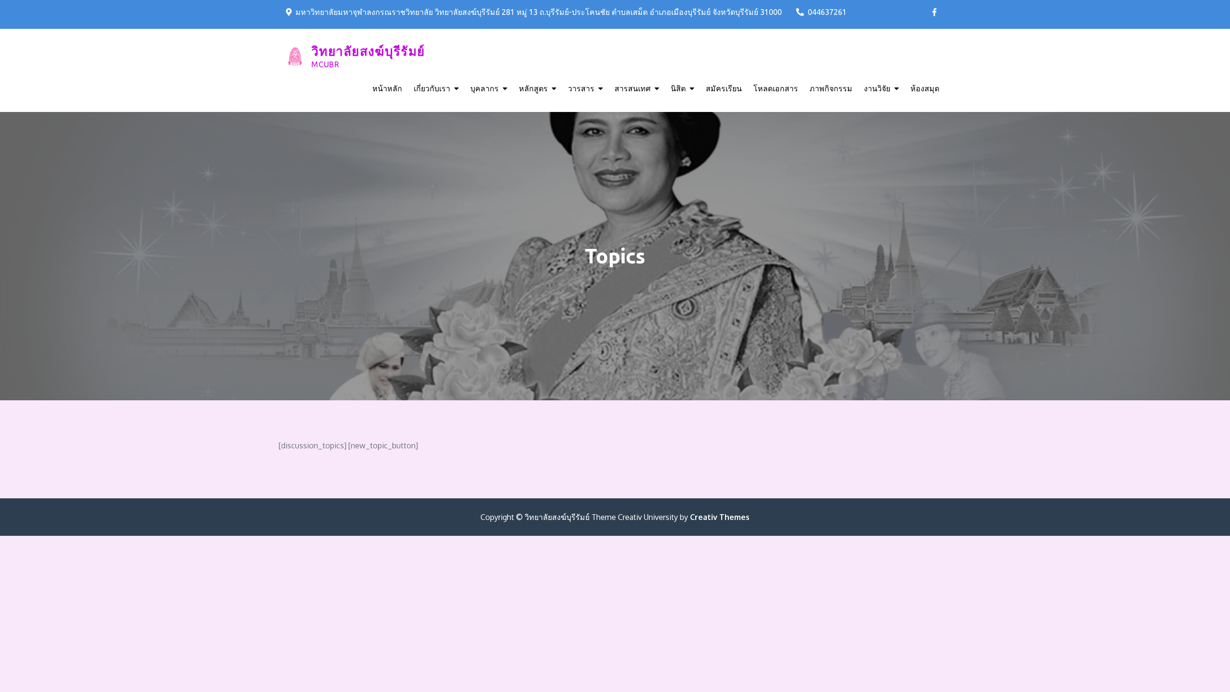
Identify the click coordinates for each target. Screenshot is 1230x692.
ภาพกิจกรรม (831, 88)
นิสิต (678, 88)
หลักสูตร (533, 88)
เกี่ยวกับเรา (432, 88)
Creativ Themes (720, 517)
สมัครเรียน (724, 88)
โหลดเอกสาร (775, 88)
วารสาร (581, 88)
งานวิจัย (877, 88)
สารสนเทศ (633, 88)
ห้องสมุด (924, 88)
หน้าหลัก (387, 88)
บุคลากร (484, 88)
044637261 (827, 12)
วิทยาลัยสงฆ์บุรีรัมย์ (368, 51)
